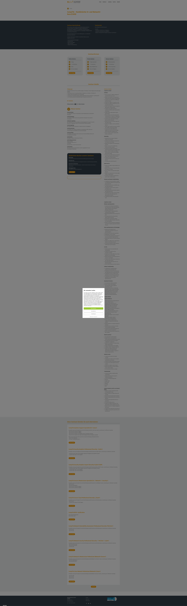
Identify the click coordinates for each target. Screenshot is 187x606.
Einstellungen (93, 313)
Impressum (95, 316)
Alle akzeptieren (93, 308)
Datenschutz (91, 316)
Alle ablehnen (93, 311)
